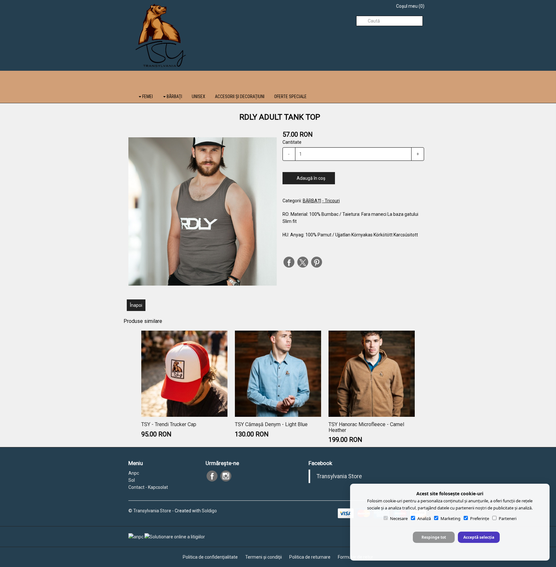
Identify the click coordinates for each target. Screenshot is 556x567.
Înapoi (136, 305)
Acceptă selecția (478, 537)
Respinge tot (434, 537)
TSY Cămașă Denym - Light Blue (271, 424)
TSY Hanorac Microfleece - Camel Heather (366, 427)
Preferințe (479, 518)
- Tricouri (331, 200)
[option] (202, 211)
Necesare (399, 518)
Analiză (424, 518)
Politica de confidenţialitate (210, 557)
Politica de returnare (309, 557)
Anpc (133, 473)
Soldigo (209, 510)
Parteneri (507, 518)
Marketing (450, 518)
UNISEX (198, 96)
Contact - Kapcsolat (148, 487)
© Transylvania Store (149, 510)
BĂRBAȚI (174, 96)
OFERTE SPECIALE (290, 96)
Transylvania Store (339, 476)
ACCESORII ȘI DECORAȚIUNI (239, 96)
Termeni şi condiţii (263, 557)
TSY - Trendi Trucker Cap (168, 424)
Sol (131, 480)
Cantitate (292, 142)
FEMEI (147, 96)
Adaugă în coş (310, 178)
